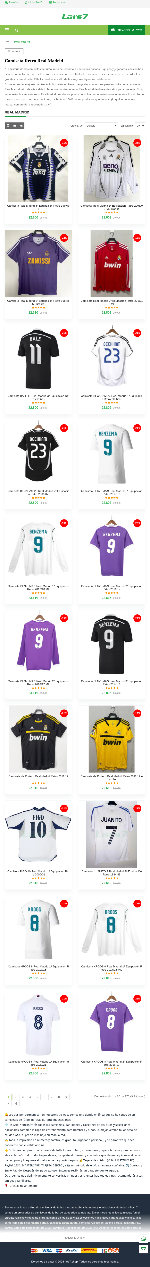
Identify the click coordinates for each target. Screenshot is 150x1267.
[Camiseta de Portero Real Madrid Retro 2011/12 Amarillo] (111, 739)
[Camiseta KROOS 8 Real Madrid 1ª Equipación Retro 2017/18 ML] (111, 929)
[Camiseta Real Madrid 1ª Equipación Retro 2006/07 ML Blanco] (111, 168)
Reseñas (13, 2)
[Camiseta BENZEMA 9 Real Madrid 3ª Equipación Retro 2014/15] (111, 643)
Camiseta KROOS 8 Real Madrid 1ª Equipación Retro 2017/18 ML (111, 968)
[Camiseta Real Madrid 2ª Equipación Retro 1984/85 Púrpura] (38, 263)
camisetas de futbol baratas (57, 1207)
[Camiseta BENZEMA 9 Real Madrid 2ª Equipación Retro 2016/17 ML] (38, 643)
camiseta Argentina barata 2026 (72, 1227)
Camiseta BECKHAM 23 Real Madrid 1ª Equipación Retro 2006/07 (112, 397)
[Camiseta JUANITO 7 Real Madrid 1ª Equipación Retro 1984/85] (111, 834)
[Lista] (14, 125)
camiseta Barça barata (64, 1222)
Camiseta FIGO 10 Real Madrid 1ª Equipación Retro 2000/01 (38, 873)
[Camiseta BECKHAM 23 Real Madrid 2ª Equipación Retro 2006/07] (38, 453)
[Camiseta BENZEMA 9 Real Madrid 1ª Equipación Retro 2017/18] (111, 453)
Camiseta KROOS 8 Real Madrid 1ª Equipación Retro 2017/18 (38, 968)
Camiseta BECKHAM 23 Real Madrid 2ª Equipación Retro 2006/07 (38, 492)
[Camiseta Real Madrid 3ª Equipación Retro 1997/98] (38, 168)
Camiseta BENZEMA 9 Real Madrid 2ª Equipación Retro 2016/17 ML (38, 683)
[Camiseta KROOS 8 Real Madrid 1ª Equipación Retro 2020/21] (38, 1024)
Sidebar (15, 51)
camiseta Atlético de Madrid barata (100, 1222)
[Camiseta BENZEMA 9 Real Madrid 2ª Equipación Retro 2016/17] (111, 548)
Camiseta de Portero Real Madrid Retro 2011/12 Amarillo (112, 778)
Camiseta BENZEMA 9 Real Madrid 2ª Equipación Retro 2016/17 (111, 588)
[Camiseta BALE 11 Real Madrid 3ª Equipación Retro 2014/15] (38, 358)
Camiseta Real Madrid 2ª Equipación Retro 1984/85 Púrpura (38, 302)
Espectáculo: (127, 125)
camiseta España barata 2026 (32, 1227)
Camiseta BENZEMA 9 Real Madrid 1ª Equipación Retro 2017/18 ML (38, 588)
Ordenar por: (77, 125)
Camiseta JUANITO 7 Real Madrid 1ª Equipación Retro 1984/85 (112, 873)
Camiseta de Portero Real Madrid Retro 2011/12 (38, 776)
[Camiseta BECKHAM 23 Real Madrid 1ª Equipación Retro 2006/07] (111, 358)
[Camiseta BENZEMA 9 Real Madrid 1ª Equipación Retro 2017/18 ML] (38, 548)
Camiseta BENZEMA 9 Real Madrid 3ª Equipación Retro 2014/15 (111, 683)
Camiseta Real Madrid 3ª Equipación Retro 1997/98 (38, 207)
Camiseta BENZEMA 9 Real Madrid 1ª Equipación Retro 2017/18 (111, 492)
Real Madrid (22, 41)
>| (16, 1103)
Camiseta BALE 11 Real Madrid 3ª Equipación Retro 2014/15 (38, 397)
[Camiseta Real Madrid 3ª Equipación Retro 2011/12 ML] (111, 263)
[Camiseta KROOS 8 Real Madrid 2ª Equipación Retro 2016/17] (111, 1024)
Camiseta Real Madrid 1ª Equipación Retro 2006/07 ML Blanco (111, 207)
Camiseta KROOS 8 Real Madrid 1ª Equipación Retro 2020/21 (38, 1063)
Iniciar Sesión (35, 2)
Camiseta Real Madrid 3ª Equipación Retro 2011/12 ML (112, 302)
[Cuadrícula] (8, 125)
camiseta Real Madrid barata (30, 1222)
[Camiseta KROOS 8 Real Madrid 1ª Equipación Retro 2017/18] (38, 929)
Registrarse (58, 2)
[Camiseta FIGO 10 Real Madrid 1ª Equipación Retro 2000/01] (38, 834)
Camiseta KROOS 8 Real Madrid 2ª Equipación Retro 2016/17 (111, 1063)
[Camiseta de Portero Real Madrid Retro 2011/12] (38, 739)
